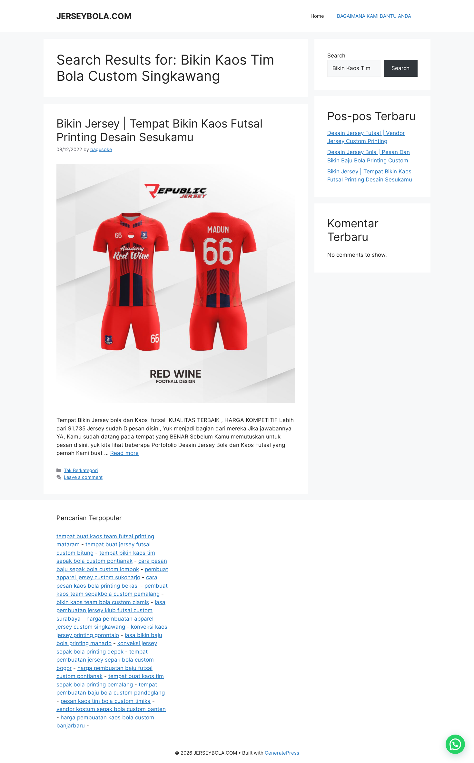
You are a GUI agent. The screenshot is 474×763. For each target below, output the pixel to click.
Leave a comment (83, 477)
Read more (124, 453)
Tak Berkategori (81, 470)
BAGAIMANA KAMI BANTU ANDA (374, 16)
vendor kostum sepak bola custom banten (111, 709)
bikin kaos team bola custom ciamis (102, 602)
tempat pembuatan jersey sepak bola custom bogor (105, 659)
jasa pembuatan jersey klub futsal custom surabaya (110, 610)
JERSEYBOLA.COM (94, 16)
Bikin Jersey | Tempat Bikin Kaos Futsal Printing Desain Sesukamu (159, 130)
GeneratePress (282, 753)
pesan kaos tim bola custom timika (106, 701)
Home (317, 16)
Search (336, 55)
